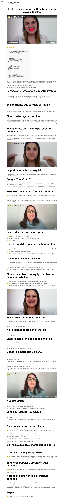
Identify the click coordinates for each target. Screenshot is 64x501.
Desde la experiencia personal (14, 68)
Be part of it (11, 77)
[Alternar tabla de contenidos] (28, 50)
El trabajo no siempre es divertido (14, 65)
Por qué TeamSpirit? (12, 58)
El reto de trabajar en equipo (13, 54)
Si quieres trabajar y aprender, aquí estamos (16, 75)
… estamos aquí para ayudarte (14, 74)
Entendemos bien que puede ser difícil (15, 67)
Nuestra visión (11, 69)
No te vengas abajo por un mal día (14, 66)
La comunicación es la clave (13, 62)
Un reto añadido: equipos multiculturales (15, 61)
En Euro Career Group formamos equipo (15, 59)
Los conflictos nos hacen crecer (14, 60)
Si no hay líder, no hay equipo (14, 70)
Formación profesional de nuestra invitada (15, 52)
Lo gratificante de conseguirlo (13, 57)
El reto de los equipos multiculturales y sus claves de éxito (18, 51)
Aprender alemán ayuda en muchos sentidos (16, 76)
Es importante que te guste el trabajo (15, 53)
